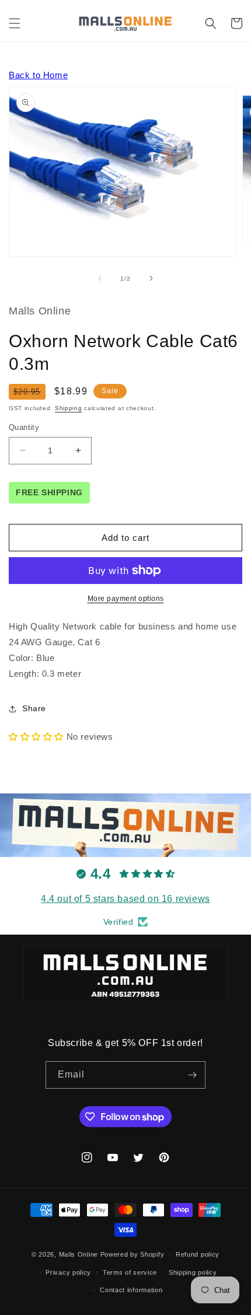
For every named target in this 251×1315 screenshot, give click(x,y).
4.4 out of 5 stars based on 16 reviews (125, 899)
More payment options (126, 598)
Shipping (68, 408)
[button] (14, 23)
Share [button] (34, 708)
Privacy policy (68, 1272)
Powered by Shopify (132, 1254)
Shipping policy (193, 1272)
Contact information (131, 1289)
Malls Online (78, 1254)
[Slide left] (100, 278)
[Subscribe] (192, 1075)
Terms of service (130, 1272)
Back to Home (38, 75)
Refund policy (197, 1254)
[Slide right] (151, 278)
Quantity (24, 427)
